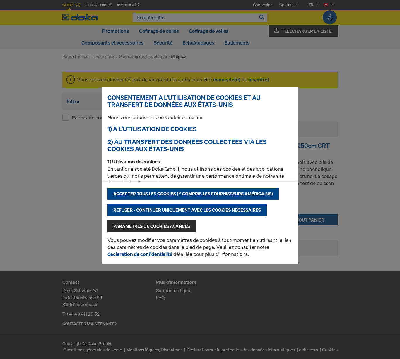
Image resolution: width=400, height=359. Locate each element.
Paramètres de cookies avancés (151, 226)
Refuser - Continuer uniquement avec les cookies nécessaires (187, 210)
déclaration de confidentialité (139, 254)
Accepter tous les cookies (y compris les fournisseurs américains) (193, 193)
